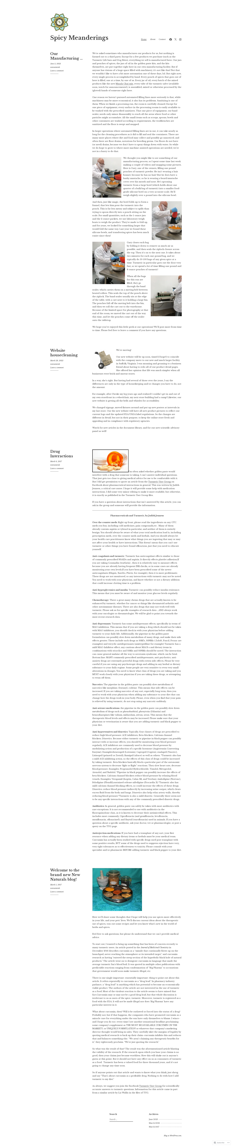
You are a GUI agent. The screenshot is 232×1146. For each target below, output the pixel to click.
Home (144, 39)
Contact (162, 39)
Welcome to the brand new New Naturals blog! (65, 874)
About (152, 39)
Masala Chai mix (124, 84)
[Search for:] (120, 1119)
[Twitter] (175, 39)
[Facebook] (170, 39)
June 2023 (153, 1119)
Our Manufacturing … (66, 56)
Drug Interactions (61, 453)
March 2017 (154, 1127)
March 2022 (154, 1123)
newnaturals (55, 67)
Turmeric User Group (159, 481)
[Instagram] (180, 39)
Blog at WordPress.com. (173, 1136)
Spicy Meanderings (79, 37)
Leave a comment (57, 71)
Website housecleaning (64, 352)
